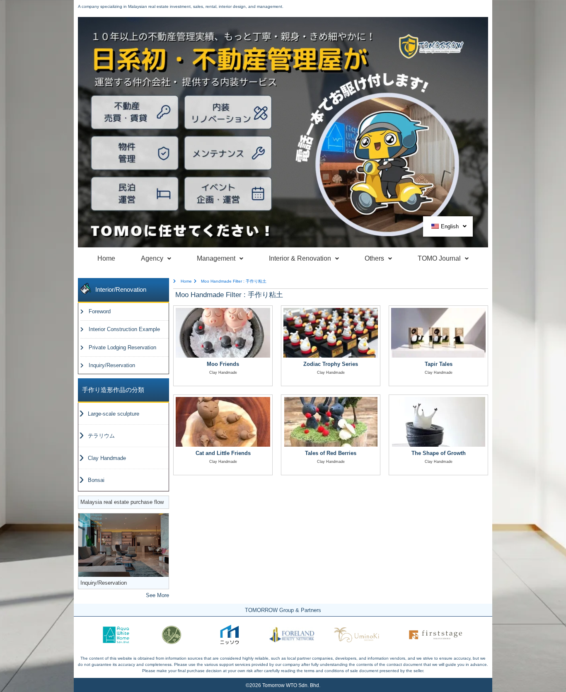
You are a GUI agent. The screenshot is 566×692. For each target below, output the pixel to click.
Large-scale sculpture (113, 414)
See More (157, 595)
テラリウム (101, 436)
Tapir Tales (438, 364)
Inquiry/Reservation (103, 583)
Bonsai (96, 480)
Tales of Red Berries (330, 453)
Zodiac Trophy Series (330, 364)
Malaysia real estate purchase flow (122, 502)
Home (106, 258)
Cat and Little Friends (223, 453)
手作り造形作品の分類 (113, 389)
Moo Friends (223, 364)
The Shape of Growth (438, 453)
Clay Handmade (107, 458)
